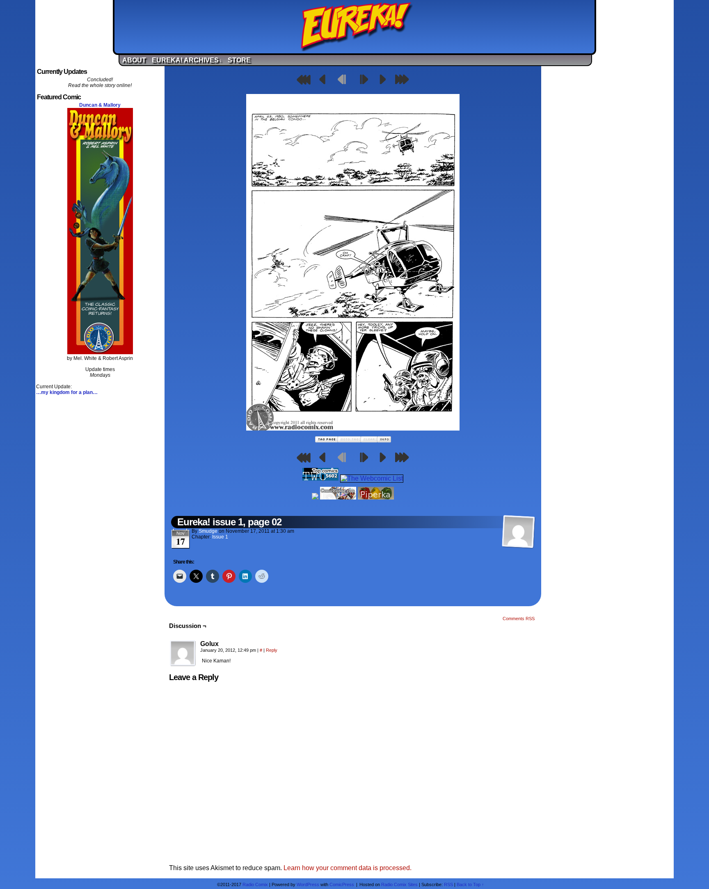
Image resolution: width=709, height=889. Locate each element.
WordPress (308, 884)
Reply (271, 650)
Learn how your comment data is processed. (348, 867)
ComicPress (341, 884)
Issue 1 (220, 537)
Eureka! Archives (187, 60)
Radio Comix (255, 884)
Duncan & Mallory (100, 105)
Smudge (208, 531)
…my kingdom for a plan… (67, 392)
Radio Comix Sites (399, 884)
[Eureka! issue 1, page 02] (353, 428)
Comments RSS (519, 618)
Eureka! (357, 26)
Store (239, 60)
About (134, 60)
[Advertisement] (609, 190)
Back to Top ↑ (470, 884)
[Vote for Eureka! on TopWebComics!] (320, 478)
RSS (448, 884)
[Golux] (183, 653)
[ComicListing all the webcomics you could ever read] (338, 497)
